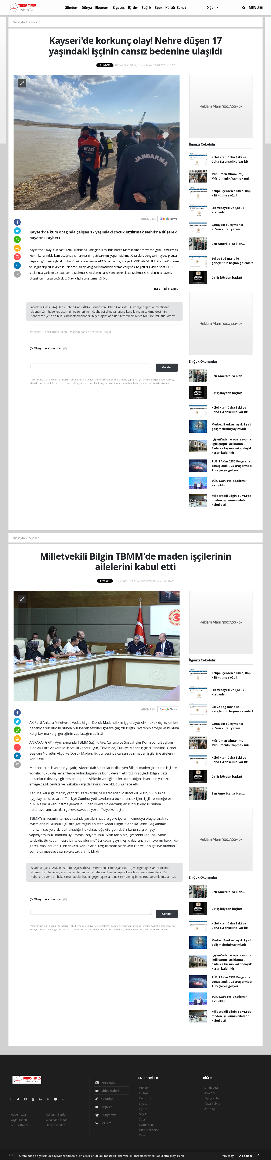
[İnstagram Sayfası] (27, 1099)
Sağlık (146, 7)
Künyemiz (108, 1115)
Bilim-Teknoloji (149, 1130)
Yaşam (143, 1135)
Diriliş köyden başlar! (227, 277)
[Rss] (50, 1099)
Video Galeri (110, 1091)
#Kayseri (35, 332)
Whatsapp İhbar (56, 1120)
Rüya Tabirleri (213, 1103)
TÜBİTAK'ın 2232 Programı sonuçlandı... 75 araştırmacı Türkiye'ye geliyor (232, 465)
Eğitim (133, 7)
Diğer (211, 7)
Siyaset (119, 7)
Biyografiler (212, 1098)
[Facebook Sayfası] (12, 1099)
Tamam (246, 1156)
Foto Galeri (109, 1083)
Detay (229, 1156)
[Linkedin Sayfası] (42, 1099)
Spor (158, 7)
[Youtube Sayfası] (35, 1099)
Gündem (72, 7)
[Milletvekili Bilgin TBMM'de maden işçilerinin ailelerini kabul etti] (97, 645)
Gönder (166, 367)
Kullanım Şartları (56, 1114)
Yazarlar (106, 1099)
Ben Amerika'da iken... (228, 244)
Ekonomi (102, 7)
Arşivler (106, 1107)
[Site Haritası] (57, 1099)
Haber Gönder (55, 1125)
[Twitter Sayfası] (20, 1099)
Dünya (87, 7)
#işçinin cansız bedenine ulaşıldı (91, 332)
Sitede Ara (211, 1088)
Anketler (209, 1093)
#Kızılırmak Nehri (55, 332)
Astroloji (209, 1109)
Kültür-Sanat (175, 7)
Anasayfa (18, 22)
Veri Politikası (19, 1125)
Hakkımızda (18, 1114)
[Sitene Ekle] (65, 1099)
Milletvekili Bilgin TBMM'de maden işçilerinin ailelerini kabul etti (232, 500)
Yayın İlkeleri (19, 1120)
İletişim (105, 1123)
